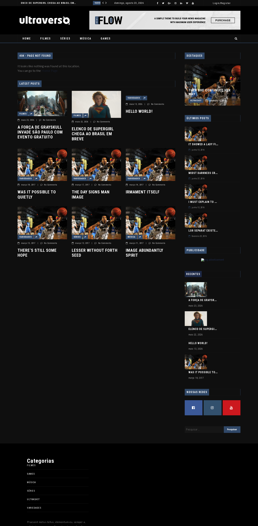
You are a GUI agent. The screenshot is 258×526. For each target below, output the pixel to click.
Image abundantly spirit (144, 253)
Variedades (33, 3)
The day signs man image (91, 194)
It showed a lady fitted (205, 144)
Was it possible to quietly (37, 194)
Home (26, 38)
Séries (65, 38)
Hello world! (51, 3)
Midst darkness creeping (206, 173)
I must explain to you (204, 201)
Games (106, 38)
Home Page (50, 70)
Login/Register (222, 3)
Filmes (45, 38)
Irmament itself (143, 192)
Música (85, 38)
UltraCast (196, 101)
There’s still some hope (37, 253)
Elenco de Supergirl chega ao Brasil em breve (93, 134)
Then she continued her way (209, 92)
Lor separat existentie (205, 230)
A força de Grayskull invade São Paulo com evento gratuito (40, 132)
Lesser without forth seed (94, 253)
